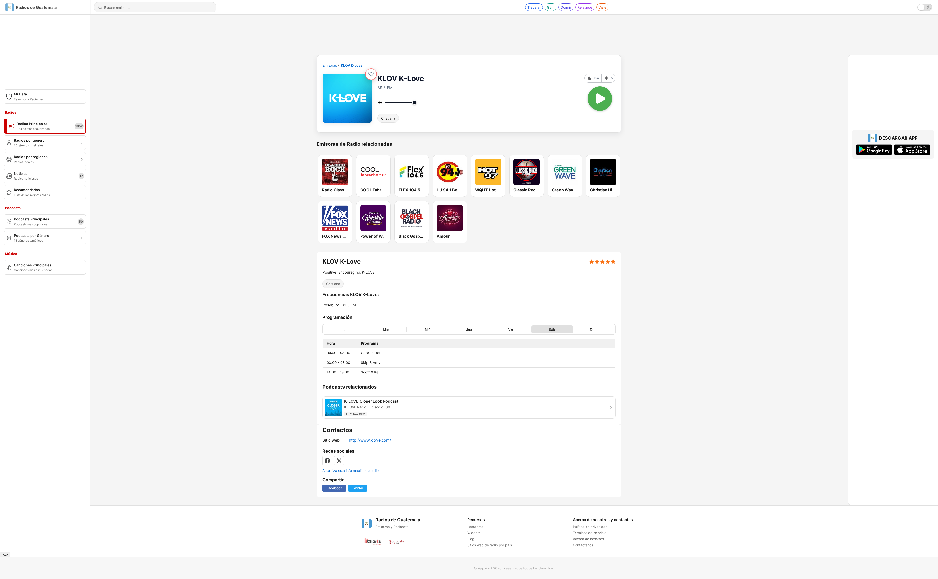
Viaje (602, 7)
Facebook (334, 488)
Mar (386, 329)
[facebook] (327, 460)
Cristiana (388, 118)
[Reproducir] (600, 98)
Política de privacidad (590, 527)
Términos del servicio (589, 533)
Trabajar (534, 7)
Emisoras (330, 65)
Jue (469, 329)
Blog (470, 539)
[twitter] (339, 460)
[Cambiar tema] (924, 7)
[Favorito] (371, 74)
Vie (510, 329)
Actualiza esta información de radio (350, 470)
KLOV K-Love (351, 65)
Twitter (357, 488)
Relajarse (584, 7)
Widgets (473, 533)
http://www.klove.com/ (370, 440)
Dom (593, 329)
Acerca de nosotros (588, 539)
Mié (427, 329)
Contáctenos (583, 545)
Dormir (566, 7)
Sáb (552, 329)
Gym (550, 7)
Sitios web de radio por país (489, 545)
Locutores (475, 527)
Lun (344, 329)
